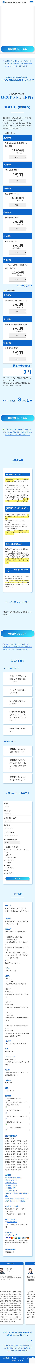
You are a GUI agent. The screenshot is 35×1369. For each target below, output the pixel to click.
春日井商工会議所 (11, 1185)
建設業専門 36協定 (26, 1345)
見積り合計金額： (22, 365)
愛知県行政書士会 (11, 1180)
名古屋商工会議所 (11, 1183)
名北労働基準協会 (11, 1190)
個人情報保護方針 (25, 1348)
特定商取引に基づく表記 (10, 1345)
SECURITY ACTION (14, 1351)
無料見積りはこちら (17, 49)
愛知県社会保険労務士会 (13, 1177)
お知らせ (25, 1351)
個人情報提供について (11, 1348)
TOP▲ (30, 1340)
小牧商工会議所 (10, 1188)
